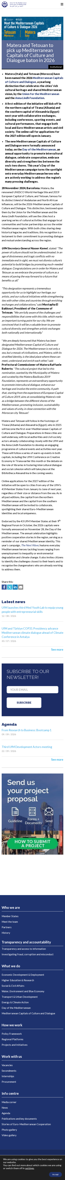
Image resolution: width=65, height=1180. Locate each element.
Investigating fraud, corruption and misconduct (28, 954)
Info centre (10, 1093)
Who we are (11, 907)
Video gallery (9, 1135)
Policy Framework (12, 1033)
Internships (8, 1076)
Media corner (9, 1102)
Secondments (9, 1070)
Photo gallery (9, 1129)
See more (57, 649)
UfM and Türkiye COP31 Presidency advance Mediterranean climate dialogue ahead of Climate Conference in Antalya (32, 633)
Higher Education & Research (18, 980)
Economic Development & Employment (23, 974)
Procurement (9, 1081)
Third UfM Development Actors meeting (27, 747)
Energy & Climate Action (15, 1002)
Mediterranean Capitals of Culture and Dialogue (28, 1013)
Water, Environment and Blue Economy (23, 991)
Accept (55, 1174)
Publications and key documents (19, 1118)
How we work (12, 1025)
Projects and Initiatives (15, 1044)
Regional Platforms (12, 1039)
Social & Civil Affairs (13, 985)
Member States (10, 916)
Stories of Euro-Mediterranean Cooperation (26, 1124)
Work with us (12, 1056)
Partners (7, 927)
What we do (11, 966)
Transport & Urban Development (20, 996)
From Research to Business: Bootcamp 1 (27, 730)
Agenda (6, 1113)
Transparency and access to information (24, 948)
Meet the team (10, 921)
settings (29, 1168)
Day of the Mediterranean (16, 1007)
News (5, 1107)
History (6, 932)
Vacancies (7, 1065)
